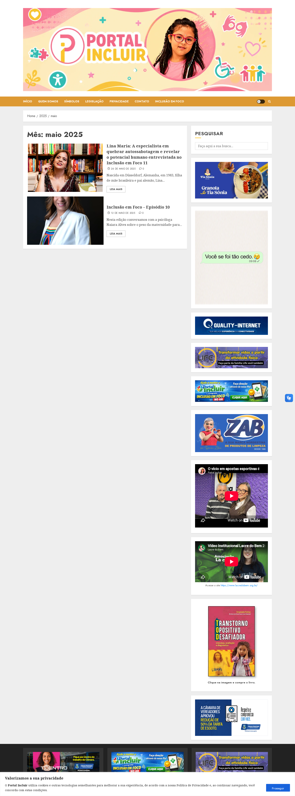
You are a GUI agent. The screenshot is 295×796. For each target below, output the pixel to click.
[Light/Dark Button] (261, 102)
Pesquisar (209, 133)
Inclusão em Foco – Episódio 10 (138, 207)
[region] (147, 784)
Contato (142, 101)
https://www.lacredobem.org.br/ (239, 585)
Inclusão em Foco (169, 101)
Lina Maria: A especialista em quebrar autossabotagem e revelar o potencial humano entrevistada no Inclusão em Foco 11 (144, 154)
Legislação (94, 101)
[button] (269, 101)
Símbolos (71, 101)
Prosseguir (278, 788)
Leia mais (116, 189)
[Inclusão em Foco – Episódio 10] (65, 220)
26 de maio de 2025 (123, 169)
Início (27, 101)
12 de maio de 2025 (123, 213)
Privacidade (119, 101)
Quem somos (48, 101)
